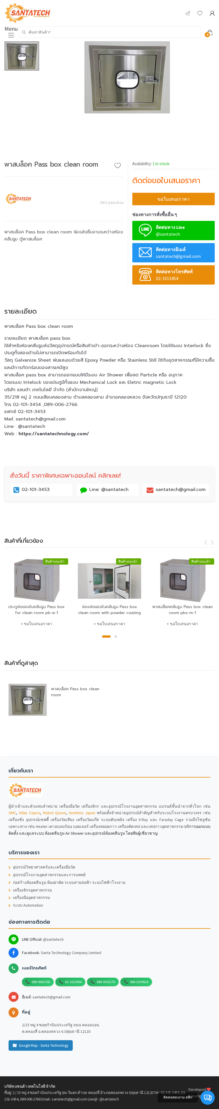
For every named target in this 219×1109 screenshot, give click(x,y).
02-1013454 (73, 982)
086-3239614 (139, 982)
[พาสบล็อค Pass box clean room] (127, 77)
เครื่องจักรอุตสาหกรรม (32, 890)
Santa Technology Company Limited (71, 952)
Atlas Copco (29, 812)
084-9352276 (106, 982)
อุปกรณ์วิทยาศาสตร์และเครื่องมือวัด (44, 867)
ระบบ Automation (28, 905)
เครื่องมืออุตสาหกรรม (31, 897)
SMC (12, 812)
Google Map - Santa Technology (43, 1045)
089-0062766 (41, 982)
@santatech (53, 939)
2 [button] (116, 636)
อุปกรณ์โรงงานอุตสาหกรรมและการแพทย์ (49, 874)
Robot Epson (54, 812)
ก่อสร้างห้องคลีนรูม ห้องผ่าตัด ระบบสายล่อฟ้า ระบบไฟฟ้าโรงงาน (69, 882)
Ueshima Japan (82, 812)
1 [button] (106, 636)
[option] (127, 77)
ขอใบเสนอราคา (173, 199)
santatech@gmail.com (51, 997)
